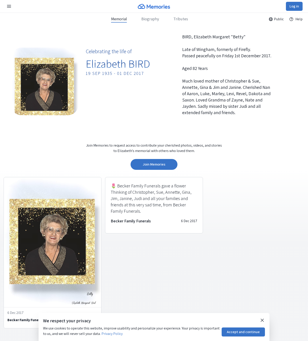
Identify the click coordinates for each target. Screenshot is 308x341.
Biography (150, 19)
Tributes (180, 19)
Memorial (119, 19)
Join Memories (154, 164)
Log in (294, 6)
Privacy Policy (112, 333)
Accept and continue (243, 331)
